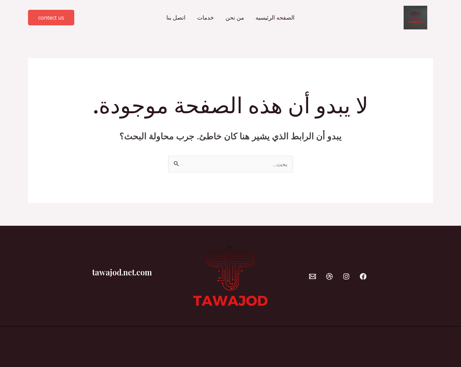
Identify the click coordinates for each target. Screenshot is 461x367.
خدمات (205, 17)
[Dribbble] (329, 276)
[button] (51, 17)
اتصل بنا (176, 17)
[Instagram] (346, 276)
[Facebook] (363, 276)
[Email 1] (312, 276)
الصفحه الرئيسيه (275, 17)
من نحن (234, 17)
